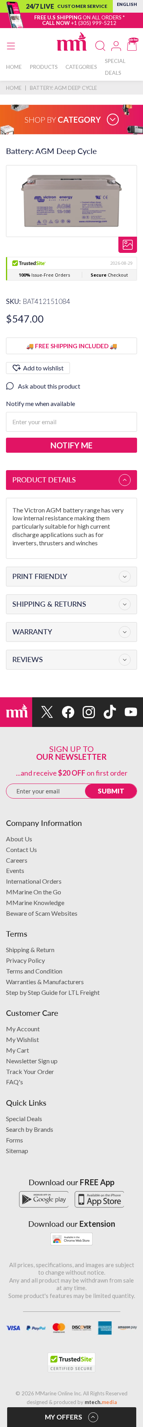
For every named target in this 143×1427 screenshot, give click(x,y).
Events (15, 870)
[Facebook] (63, 712)
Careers (16, 860)
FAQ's (14, 1081)
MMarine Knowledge (35, 902)
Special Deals (24, 1118)
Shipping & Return (30, 949)
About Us (19, 839)
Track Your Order (30, 1071)
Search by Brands (29, 1129)
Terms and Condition (34, 971)
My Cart (17, 1050)
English (127, 4)
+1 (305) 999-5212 (93, 23)
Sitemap (17, 1150)
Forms (14, 1140)
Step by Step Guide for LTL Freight (53, 992)
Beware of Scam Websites (41, 913)
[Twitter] (42, 712)
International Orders (34, 881)
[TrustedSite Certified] (71, 1362)
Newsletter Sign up (32, 1061)
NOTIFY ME (71, 445)
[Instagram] (84, 712)
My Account (23, 1028)
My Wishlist (22, 1039)
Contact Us (21, 849)
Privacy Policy (25, 960)
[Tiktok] (105, 712)
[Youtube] (126, 712)
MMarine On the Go (33, 892)
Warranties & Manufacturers (45, 981)
